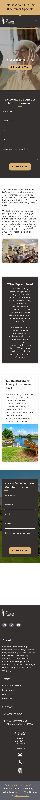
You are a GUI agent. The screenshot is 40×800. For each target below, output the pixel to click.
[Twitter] (11, 625)
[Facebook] (4, 625)
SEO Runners (22, 795)
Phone (6, 140)
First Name (8, 111)
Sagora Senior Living (18, 785)
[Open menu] (36, 20)
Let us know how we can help (16, 149)
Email (6, 130)
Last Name (8, 121)
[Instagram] (18, 625)
